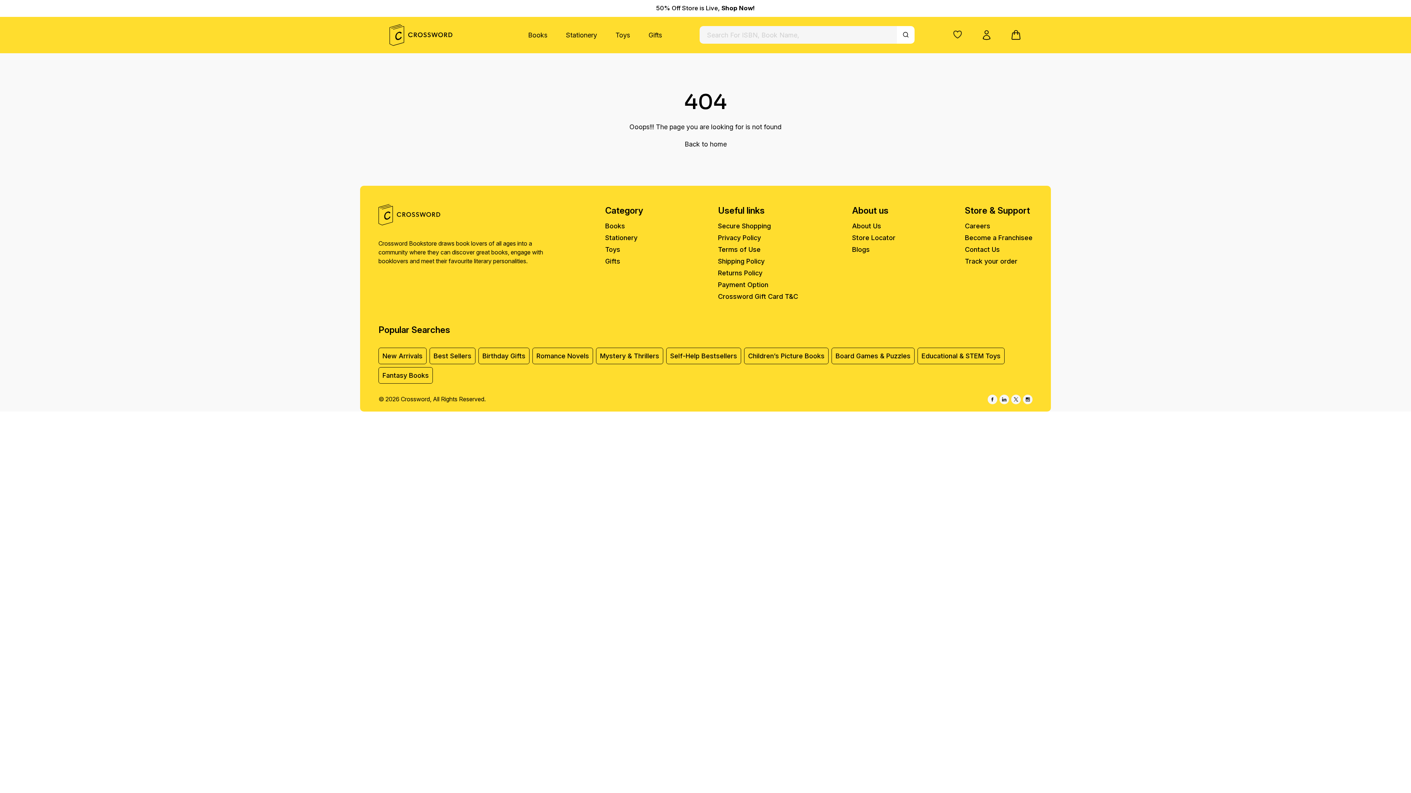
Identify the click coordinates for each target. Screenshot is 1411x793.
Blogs (861, 249)
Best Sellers (452, 356)
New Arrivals (403, 356)
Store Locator (873, 238)
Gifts (655, 35)
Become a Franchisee (999, 238)
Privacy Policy (739, 238)
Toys (622, 35)
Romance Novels (562, 356)
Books (537, 35)
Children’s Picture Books (786, 356)
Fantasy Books (406, 375)
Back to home (706, 144)
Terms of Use (739, 249)
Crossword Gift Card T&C (758, 296)
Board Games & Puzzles (873, 356)
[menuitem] (537, 35)
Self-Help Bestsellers (703, 356)
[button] (957, 34)
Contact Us (982, 249)
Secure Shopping (744, 226)
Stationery (581, 35)
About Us (866, 226)
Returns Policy (740, 273)
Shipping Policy (741, 261)
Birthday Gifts (503, 356)
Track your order (991, 261)
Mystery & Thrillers (629, 356)
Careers (977, 226)
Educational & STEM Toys (961, 356)
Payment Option (743, 285)
